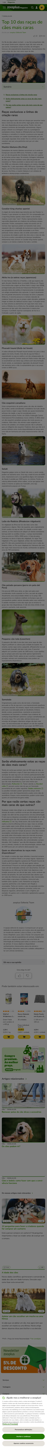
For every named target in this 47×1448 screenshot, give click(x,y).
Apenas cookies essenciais (24, 1443)
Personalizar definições (23, 1430)
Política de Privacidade (10, 1424)
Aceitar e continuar (23, 1436)
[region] (23, 1421)
